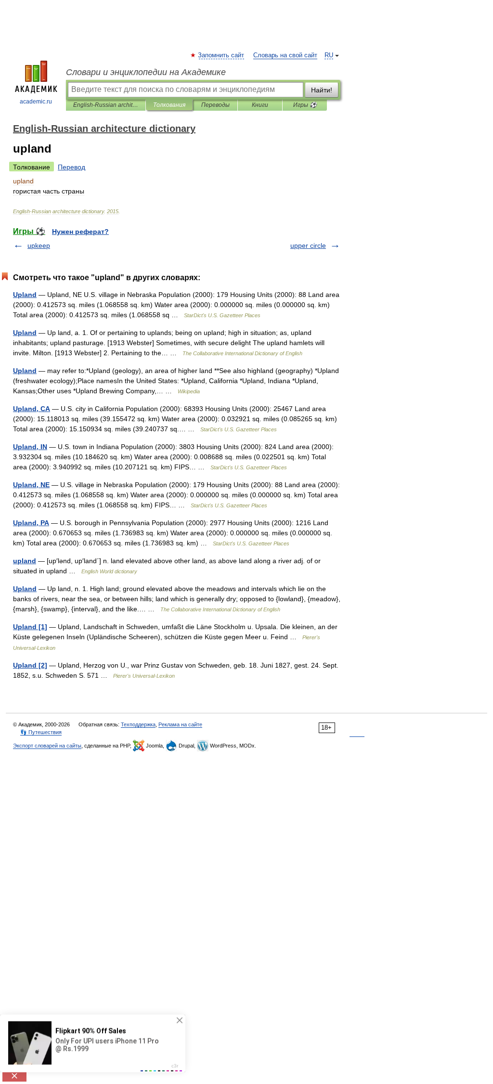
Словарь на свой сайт (285, 55)
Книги (260, 105)
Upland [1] (30, 627)
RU (328, 55)
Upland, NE (31, 485)
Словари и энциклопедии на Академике (146, 72)
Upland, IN (30, 447)
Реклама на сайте (180, 724)
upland (24, 561)
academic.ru (36, 101)
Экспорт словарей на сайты (47, 745)
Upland (25, 294)
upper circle (308, 245)
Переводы (215, 105)
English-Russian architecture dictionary (105, 105)
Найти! (321, 90)
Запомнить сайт (221, 55)
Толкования (169, 105)
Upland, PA (31, 523)
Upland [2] (30, 665)
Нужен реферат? (80, 231)
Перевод (71, 167)
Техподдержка (138, 724)
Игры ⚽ (305, 105)
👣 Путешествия (41, 732)
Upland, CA (31, 409)
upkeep (38, 245)
